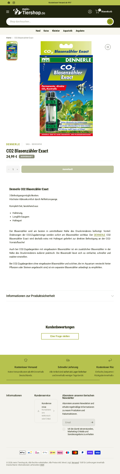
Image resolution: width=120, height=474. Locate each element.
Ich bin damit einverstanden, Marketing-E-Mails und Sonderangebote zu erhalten (81, 432)
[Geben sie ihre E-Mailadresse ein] (92, 422)
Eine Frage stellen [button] (60, 336)
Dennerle (13, 144)
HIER (42, 465)
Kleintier (56, 30)
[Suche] (110, 22)
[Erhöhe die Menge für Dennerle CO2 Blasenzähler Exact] (17, 169)
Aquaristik (67, 30)
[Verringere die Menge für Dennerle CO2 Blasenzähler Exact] (8, 169)
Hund (38, 30)
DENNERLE (99, 234)
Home (8, 38)
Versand (75, 462)
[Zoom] (108, 47)
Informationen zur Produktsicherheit (30, 296)
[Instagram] (13, 2)
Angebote (80, 30)
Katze (46, 30)
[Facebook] (8, 2)
